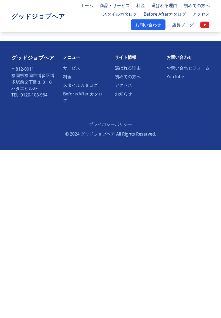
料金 (140, 5)
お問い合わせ (148, 25)
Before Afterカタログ (165, 14)
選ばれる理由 (164, 5)
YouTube (175, 77)
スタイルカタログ (120, 14)
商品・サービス (115, 5)
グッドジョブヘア (38, 16)
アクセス (201, 14)
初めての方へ (197, 5)
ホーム (86, 5)
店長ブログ (183, 25)
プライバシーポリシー (110, 124)
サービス (71, 68)
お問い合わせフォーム (188, 68)
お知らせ (123, 94)
